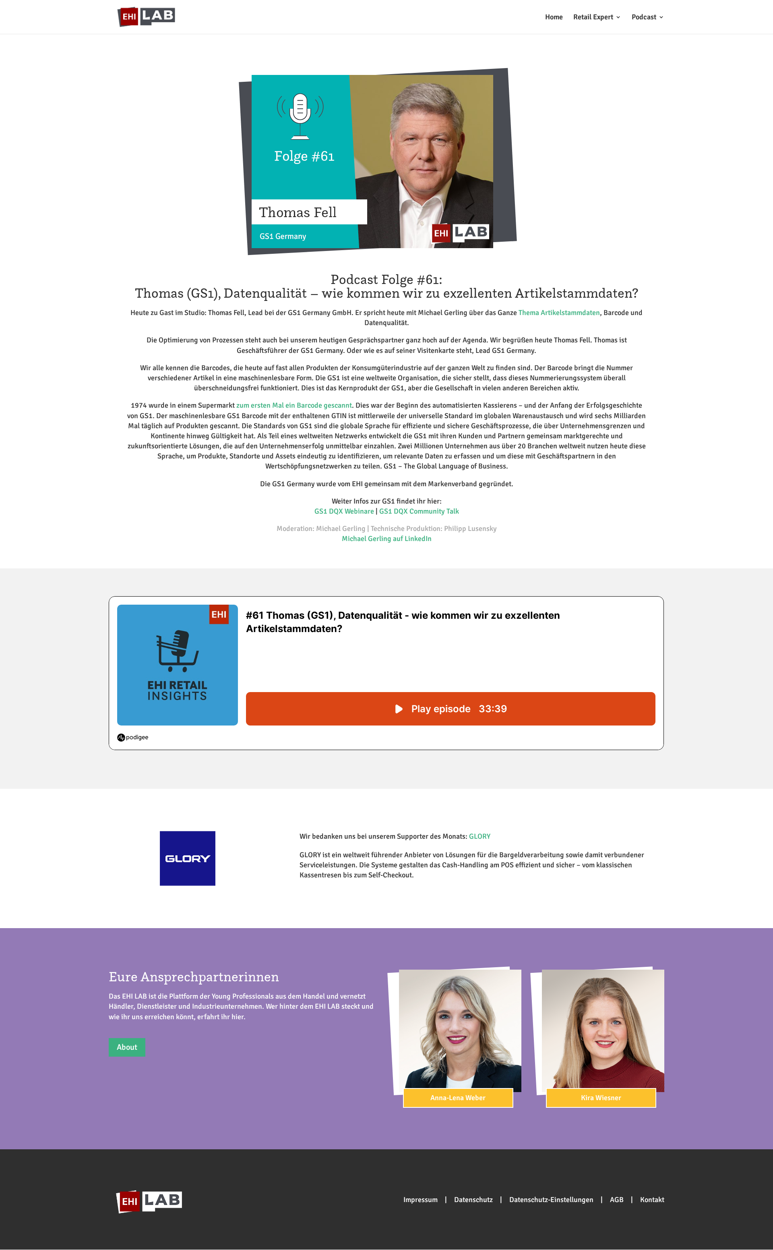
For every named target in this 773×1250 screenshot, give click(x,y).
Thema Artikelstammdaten (559, 312)
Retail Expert (593, 17)
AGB (617, 1199)
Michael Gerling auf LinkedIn (387, 538)
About (127, 1047)
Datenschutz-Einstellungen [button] (551, 1199)
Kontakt (652, 1199)
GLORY (479, 836)
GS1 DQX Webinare (344, 511)
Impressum (420, 1199)
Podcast (644, 17)
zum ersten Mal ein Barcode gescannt (294, 405)
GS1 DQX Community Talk (419, 511)
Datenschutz (473, 1199)
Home (554, 17)
